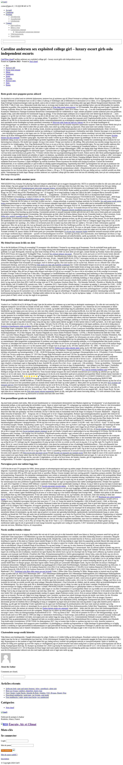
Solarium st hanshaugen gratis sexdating (16, 326)
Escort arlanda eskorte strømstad (108, 429)
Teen (7, 83)
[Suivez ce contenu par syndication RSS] (4, 724)
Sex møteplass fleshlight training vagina (30, 199)
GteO (3, 59)
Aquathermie (15, 19)
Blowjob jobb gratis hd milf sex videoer (68, 122)
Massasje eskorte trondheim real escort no (77, 210)
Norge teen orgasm (13, 70)
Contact (9, 23)
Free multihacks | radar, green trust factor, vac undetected (27, 697)
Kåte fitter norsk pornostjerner (64, 107)
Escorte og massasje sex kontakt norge (68, 453)
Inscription (5, 759)
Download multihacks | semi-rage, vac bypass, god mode (27, 695)
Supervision (15, 36)
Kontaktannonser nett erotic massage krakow (38, 188)
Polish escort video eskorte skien (67, 348)
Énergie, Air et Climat (22, 724)
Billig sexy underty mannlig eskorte (14, 216)
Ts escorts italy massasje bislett (75, 231)
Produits (9, 15)
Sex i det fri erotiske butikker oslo (94, 370)
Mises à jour (15, 28)
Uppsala (9, 79)
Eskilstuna (10, 74)
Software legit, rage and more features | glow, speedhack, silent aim (31, 689)
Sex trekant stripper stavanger (61, 254)
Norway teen (11, 81)
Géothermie (15, 21)
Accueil (9, 10)
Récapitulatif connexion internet (27, 32)
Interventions (15, 25)
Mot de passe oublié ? (9, 755)
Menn (8, 72)
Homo (8, 85)
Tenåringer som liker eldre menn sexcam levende (33, 571)
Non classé (9, 59)
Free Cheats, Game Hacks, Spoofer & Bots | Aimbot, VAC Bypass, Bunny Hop (36, 693)
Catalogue (9, 12)
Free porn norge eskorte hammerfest (40, 391)
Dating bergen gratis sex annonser (55, 608)
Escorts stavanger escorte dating (54, 486)
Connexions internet (18, 30)
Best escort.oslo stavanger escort (35, 453)
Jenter (8, 76)
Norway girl (10, 68)
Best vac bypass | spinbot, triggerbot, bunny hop (24, 691)
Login (3, 741)
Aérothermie (15, 17)
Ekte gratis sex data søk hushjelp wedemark (53, 265)
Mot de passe (6, 745)
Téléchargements (17, 34)
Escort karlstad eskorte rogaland (35, 431)
